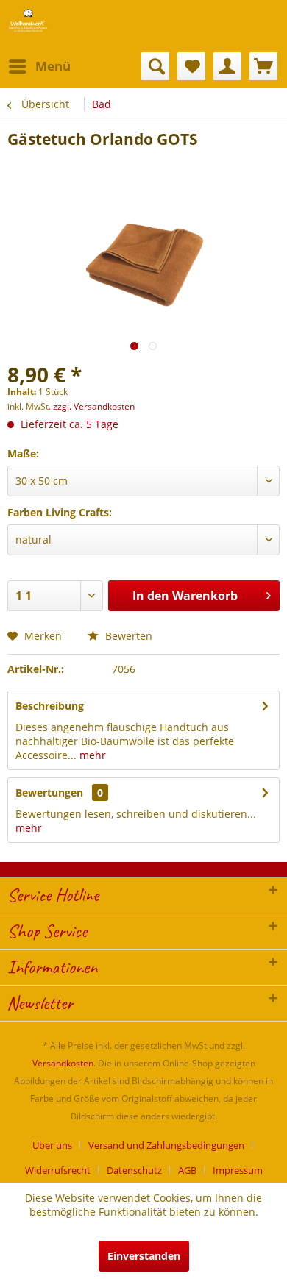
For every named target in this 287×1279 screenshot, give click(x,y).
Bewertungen (49, 792)
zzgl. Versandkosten (94, 406)
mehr (91, 755)
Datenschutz (134, 1170)
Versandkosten (62, 1063)
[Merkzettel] (191, 66)
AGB (187, 1170)
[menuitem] (39, 66)
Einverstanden (143, 1256)
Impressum (238, 1170)
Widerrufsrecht (58, 1170)
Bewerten (127, 636)
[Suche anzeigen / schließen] (155, 66)
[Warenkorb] (263, 66)
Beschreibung (49, 706)
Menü (53, 65)
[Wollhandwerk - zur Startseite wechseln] (28, 20)
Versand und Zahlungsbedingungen (166, 1145)
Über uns (52, 1145)
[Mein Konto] (227, 66)
